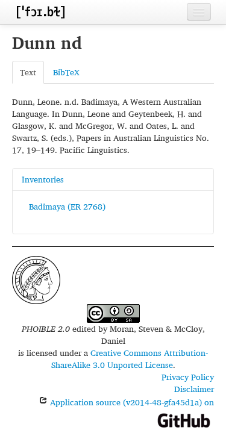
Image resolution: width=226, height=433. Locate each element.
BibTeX (66, 72)
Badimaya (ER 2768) (67, 206)
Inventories (43, 179)
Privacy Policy (188, 377)
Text (28, 72)
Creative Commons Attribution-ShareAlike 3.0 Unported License (130, 359)
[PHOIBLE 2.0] (40, 11)
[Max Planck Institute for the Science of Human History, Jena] (36, 278)
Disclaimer (194, 389)
